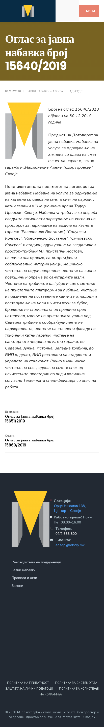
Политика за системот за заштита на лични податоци (51, 686)
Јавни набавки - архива (45, 91)
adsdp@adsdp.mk (70, 545)
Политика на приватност (28, 683)
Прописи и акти (24, 578)
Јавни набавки (24, 570)
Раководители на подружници (36, 562)
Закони (17, 586)
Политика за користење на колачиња (69, 691)
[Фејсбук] (63, 6)
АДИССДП (75, 91)
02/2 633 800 (66, 534)
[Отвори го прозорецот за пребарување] (70, 14)
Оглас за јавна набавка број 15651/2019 (30, 417)
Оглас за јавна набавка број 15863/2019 (30, 441)
